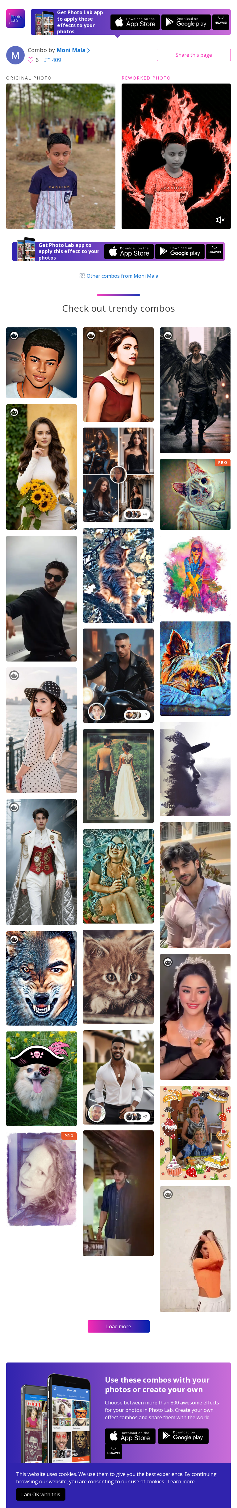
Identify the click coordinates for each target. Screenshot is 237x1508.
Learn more (181, 1481)
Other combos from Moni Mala (121, 276)
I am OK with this (40, 1494)
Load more (118, 1326)
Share (194, 54)
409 (56, 60)
